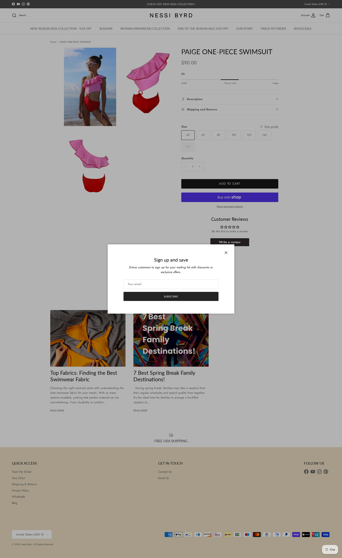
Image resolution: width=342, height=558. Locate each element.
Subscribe (171, 296)
